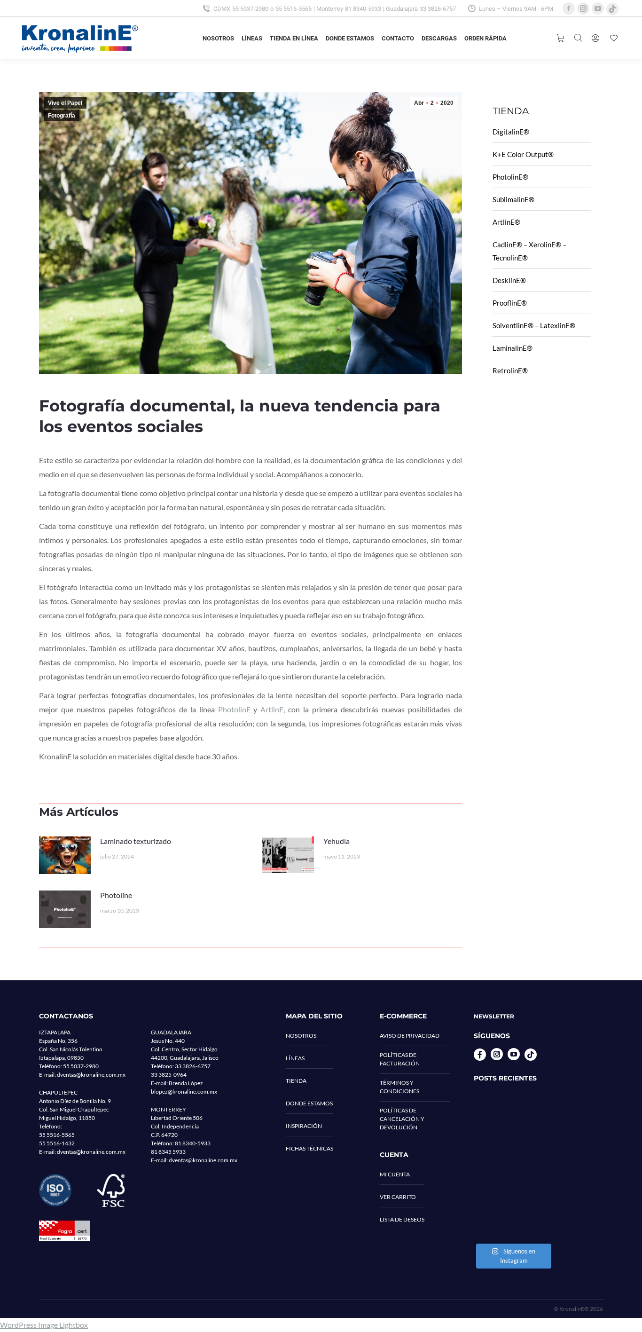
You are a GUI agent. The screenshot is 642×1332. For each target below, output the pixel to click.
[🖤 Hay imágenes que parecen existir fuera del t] (512, 1214)
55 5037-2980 (250, 8)
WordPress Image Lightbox (44, 1324)
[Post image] (65, 855)
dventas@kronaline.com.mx (91, 1074)
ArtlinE (271, 709)
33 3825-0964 (169, 1074)
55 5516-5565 (293, 8)
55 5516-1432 (57, 1143)
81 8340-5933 (363, 8)
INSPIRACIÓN (304, 1125)
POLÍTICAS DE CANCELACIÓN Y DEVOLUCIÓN (402, 1119)
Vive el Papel (65, 103)
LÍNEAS (295, 1058)
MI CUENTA (395, 1174)
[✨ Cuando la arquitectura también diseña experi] (512, 1117)
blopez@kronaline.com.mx (184, 1091)
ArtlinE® (506, 222)
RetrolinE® (510, 370)
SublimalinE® (513, 199)
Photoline (116, 895)
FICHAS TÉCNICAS (309, 1148)
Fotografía (61, 115)
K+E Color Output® (523, 154)
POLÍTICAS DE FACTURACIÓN (400, 1059)
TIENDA (296, 1080)
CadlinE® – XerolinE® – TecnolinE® (529, 251)
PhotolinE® (510, 177)
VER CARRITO (398, 1196)
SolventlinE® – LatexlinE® (534, 325)
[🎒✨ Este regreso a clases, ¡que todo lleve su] (512, 1165)
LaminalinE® (512, 348)
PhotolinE (234, 709)
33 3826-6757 (438, 8)
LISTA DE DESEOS (402, 1219)
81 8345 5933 (168, 1151)
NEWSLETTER (494, 1016)
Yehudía (336, 840)
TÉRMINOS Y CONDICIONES (399, 1087)
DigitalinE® (511, 131)
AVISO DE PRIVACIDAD (409, 1035)
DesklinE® (509, 280)
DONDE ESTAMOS (309, 1103)
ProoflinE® (510, 303)
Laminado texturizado (135, 840)
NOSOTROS (301, 1035)
